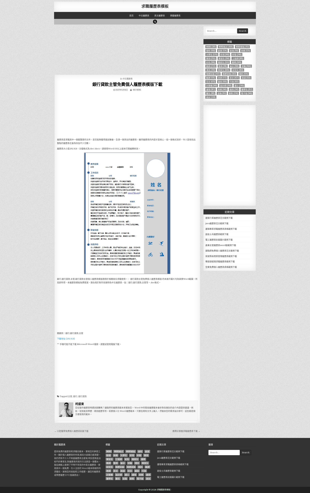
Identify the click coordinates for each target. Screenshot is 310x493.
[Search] (155, 22)
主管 (70, 396)
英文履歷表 (159, 15)
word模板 (242, 46)
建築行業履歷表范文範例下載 (219, 218)
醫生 (210, 93)
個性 (210, 50)
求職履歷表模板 (155, 6)
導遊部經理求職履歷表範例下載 (220, 261)
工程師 (237, 58)
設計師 (226, 85)
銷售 (233, 93)
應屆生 (223, 62)
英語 (246, 77)
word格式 (226, 46)
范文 (210, 81)
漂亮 (210, 70)
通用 (234, 89)
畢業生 (223, 70)
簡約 (243, 73)
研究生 (237, 70)
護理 (210, 89)
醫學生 (246, 89)
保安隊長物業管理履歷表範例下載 (221, 256)
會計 (234, 66)
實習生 (223, 58)
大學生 (211, 54)
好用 (224, 54)
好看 (237, 54)
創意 (222, 50)
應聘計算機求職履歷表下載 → (186, 431)
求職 (246, 66)
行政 (234, 81)
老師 (222, 77)
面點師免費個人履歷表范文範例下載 (222, 250)
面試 (211, 97)
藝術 (222, 81)
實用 (211, 58)
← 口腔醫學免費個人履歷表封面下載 (71, 431)
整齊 (222, 66)
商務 (245, 50)
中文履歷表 (144, 15)
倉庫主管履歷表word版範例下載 (220, 245)
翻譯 (210, 77)
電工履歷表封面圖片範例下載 (219, 240)
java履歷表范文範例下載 (216, 223)
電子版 (246, 93)
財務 (222, 89)
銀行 (75, 396)
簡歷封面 (213, 73)
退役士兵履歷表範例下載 (216, 234)
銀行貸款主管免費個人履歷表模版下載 (127, 84)
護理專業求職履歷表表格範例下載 (221, 229)
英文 (234, 77)
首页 (131, 15)
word (211, 46)
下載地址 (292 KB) (66, 338)
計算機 (211, 85)
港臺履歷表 (175, 15)
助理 (234, 50)
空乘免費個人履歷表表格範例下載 (221, 267)
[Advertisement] (127, 48)
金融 (221, 93)
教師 (211, 66)
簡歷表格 (229, 73)
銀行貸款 (82, 396)
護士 (239, 85)
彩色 (210, 62)
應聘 (236, 62)
